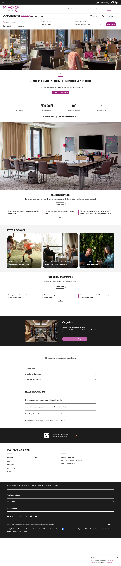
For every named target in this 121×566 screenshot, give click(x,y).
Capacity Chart (48, 117)
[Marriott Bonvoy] (114, 2)
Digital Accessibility (83, 529)
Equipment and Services (67, 117)
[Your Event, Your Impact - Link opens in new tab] (97, 250)
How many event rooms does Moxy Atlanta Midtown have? (44, 400)
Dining (91, 9)
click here (110, 562)
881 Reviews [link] (39, 16)
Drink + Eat (10, 464)
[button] (102, 2)
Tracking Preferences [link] (12, 529)
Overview (70, 9)
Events (109, 9)
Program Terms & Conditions (42, 529)
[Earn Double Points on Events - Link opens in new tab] (60, 250)
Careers (22, 529)
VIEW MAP (95, 16)
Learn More (60, 204)
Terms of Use (29, 529)
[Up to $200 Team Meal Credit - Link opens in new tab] (24, 250)
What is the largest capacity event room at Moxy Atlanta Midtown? (47, 407)
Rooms (9, 461)
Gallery (116, 9)
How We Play (11, 468)
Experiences (100, 9)
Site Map (9, 531)
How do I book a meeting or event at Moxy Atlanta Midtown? (45, 421)
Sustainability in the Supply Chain (99, 529)
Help (24, 531)
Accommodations (81, 9)
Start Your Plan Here (61, 92)
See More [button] (60, 217)
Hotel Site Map (17, 531)
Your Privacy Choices (70, 529)
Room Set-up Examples (33, 374)
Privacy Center (55, 529)
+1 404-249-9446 (110, 16)
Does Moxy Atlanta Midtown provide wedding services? (43, 414)
